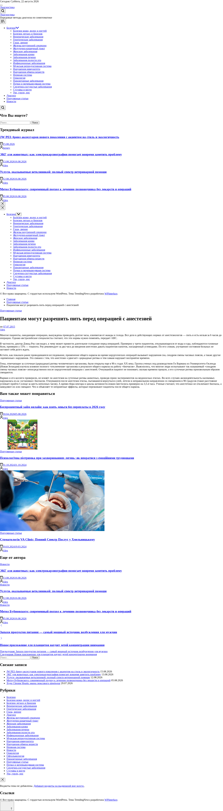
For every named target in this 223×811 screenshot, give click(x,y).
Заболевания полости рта (27, 60)
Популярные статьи (17, 98)
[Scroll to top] (7, 806)
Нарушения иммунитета (26, 69)
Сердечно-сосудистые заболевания (32, 86)
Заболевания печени (24, 57)
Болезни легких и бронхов (27, 33)
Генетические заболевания (28, 39)
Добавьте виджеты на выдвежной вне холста (59, 786)
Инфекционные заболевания (29, 63)
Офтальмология (15, 756)
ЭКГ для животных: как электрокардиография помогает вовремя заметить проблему (61, 154)
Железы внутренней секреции (30, 45)
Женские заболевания (25, 51)
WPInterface (110, 293)
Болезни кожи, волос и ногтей (30, 30)
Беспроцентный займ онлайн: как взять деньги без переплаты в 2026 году (52, 407)
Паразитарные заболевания (28, 80)
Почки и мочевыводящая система (31, 83)
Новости (11, 101)
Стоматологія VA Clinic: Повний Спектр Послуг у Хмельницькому (47, 539)
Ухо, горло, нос (21, 92)
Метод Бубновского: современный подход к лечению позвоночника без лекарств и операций (65, 189)
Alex (5, 165)
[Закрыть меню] (2, 780)
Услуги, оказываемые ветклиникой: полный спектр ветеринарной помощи (53, 172)
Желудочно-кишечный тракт (29, 48)
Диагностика (7, 7)
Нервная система (22, 75)
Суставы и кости (22, 89)
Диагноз (11, 95)
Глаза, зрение (20, 42)
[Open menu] (3, 21)
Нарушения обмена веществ (28, 72)
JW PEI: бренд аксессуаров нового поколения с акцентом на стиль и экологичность (59, 137)
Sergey (6, 148)
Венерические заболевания (28, 36)
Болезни (11, 27)
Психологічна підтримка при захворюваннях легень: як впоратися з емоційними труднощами (67, 458)
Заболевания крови (23, 54)
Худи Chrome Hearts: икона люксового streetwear (33, 683)
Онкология (19, 77)
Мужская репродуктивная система (32, 66)
